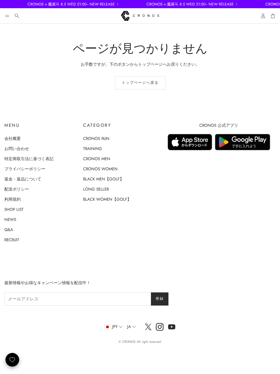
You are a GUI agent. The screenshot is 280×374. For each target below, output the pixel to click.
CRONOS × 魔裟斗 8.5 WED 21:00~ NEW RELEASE (66, 4)
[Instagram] (160, 327)
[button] (7, 16)
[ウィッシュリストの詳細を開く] (12, 360)
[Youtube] (172, 327)
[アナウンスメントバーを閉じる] (274, 4)
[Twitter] (148, 327)
